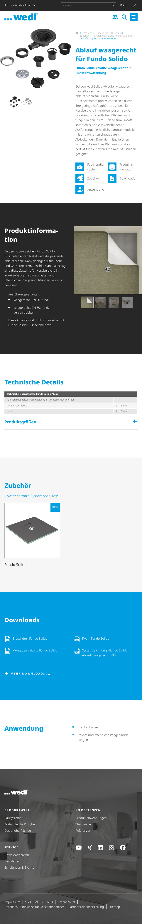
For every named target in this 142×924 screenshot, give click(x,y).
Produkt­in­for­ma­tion (126, 166)
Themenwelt (84, 824)
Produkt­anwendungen (91, 818)
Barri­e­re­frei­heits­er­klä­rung (86, 907)
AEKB (39, 902)
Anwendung (95, 189)
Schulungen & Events (19, 867)
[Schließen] (135, 5)
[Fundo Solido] (32, 535)
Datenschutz (66, 902)
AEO (50, 902)
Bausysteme (12, 818)
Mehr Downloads (28, 673)
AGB (28, 902)
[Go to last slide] (3, 102)
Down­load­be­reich (16, 855)
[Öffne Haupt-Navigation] (134, 17)
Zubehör (93, 178)
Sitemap (114, 907)
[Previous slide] (77, 303)
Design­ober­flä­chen (17, 831)
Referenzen (83, 831)
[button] (13, 101)
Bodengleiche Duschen (20, 824)
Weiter (123, 5)
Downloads (127, 178)
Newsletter (11, 861)
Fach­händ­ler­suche (96, 166)
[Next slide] (68, 102)
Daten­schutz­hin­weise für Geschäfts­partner (34, 907)
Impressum (12, 902)
